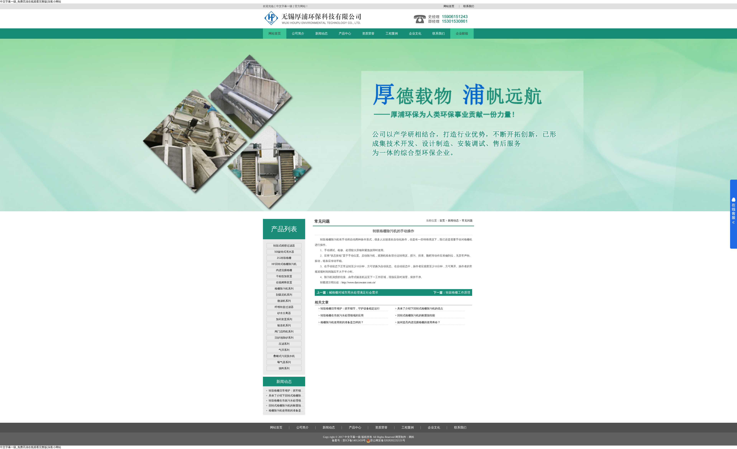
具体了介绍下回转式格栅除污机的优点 (291, 395)
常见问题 (467, 220)
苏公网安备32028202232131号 (387, 440)
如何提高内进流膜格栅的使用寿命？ (418, 322)
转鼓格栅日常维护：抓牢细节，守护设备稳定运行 (298, 390)
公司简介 (298, 33)
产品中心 (345, 33)
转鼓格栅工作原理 (458, 292)
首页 (442, 220)
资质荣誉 (368, 33)
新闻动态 (321, 33)
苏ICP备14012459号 (354, 440)
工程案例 (392, 33)
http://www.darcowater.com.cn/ (359, 282)
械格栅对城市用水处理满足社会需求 (353, 292)
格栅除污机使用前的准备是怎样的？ (290, 410)
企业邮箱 (462, 33)
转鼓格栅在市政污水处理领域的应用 (290, 400)
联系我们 (468, 6)
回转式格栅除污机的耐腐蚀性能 (287, 405)
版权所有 (366, 437)
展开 (733, 210)
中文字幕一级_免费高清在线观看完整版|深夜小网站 (30, 1)
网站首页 (449, 6)
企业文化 (415, 33)
